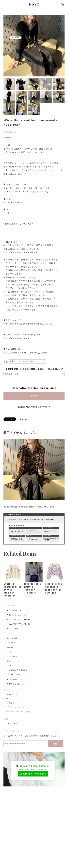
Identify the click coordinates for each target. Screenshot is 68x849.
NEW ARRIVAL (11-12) (18, 624)
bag (9, 661)
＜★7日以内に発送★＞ (18, 670)
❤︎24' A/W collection (18, 679)
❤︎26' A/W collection (17, 610)
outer (10, 651)
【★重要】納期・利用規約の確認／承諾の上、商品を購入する (33, 369)
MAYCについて (13, 694)
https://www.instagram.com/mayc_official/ (25, 352)
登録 (55, 743)
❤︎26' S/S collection (17, 615)
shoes (10, 665)
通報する (23, 419)
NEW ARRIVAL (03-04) (19, 619)
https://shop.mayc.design (16, 338)
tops (9, 633)
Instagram (12, 723)
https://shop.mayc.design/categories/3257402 (28, 324)
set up (10, 647)
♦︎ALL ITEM (12, 628)
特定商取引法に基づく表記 (19, 711)
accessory (12, 656)
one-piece (12, 638)
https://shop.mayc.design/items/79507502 (28, 506)
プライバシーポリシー (17, 707)
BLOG (10, 698)
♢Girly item (13, 674)
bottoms (11, 642)
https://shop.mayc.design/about (20, 252)
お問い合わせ (13, 703)
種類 (5, 361)
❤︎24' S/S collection (17, 684)
